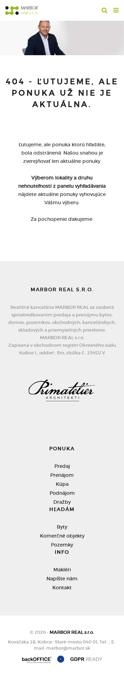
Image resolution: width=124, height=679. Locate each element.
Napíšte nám (62, 578)
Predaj (62, 466)
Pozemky (62, 545)
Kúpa (62, 484)
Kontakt (62, 587)
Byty (62, 527)
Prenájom (62, 475)
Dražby (62, 502)
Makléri (62, 570)
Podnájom (62, 493)
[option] (62, 36)
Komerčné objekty (62, 536)
